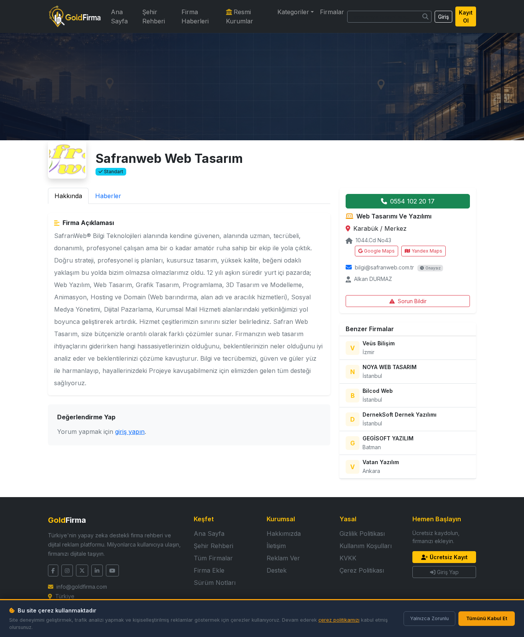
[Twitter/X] (82, 570)
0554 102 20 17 (412, 201)
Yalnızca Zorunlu (429, 618)
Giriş (443, 16)
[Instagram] (67, 570)
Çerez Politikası (361, 570)
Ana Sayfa (119, 16)
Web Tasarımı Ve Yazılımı (394, 216)
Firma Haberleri (195, 16)
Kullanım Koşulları (365, 546)
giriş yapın (130, 431)
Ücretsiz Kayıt (449, 557)
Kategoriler (293, 12)
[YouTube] (112, 570)
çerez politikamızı (338, 620)
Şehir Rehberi (153, 16)
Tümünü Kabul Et (486, 618)
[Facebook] (53, 570)
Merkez (395, 228)
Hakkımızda (284, 533)
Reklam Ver (283, 558)
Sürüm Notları (215, 582)
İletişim (276, 546)
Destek (277, 570)
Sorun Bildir (412, 301)
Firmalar (332, 12)
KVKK (347, 558)
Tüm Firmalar (213, 558)
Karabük (366, 228)
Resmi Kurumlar (239, 16)
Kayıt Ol (466, 16)
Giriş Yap (448, 572)
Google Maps (379, 251)
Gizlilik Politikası (362, 533)
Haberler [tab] (108, 196)
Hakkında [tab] (68, 196)
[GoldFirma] (75, 16)
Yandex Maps (427, 251)
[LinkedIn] (97, 570)
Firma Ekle (209, 570)
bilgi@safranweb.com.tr (384, 267)
